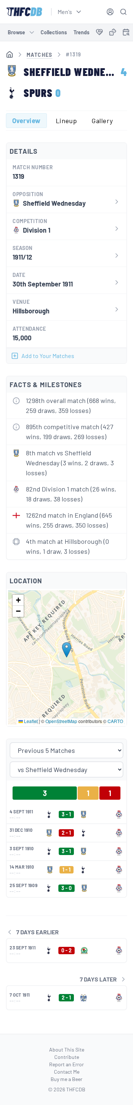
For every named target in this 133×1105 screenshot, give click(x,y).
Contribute (66, 1057)
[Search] (123, 12)
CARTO (115, 721)
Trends (81, 32)
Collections (54, 32)
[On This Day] (126, 33)
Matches (39, 55)
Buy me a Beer (66, 1079)
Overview (26, 121)
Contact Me (66, 1071)
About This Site (66, 1049)
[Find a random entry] (112, 32)
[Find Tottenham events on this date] (126, 32)
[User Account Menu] (110, 12)
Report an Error (66, 1064)
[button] (66, 649)
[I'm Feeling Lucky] (112, 32)
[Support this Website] (99, 32)
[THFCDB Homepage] (24, 11)
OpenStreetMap (61, 721)
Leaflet (30, 721)
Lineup (66, 121)
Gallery (102, 121)
